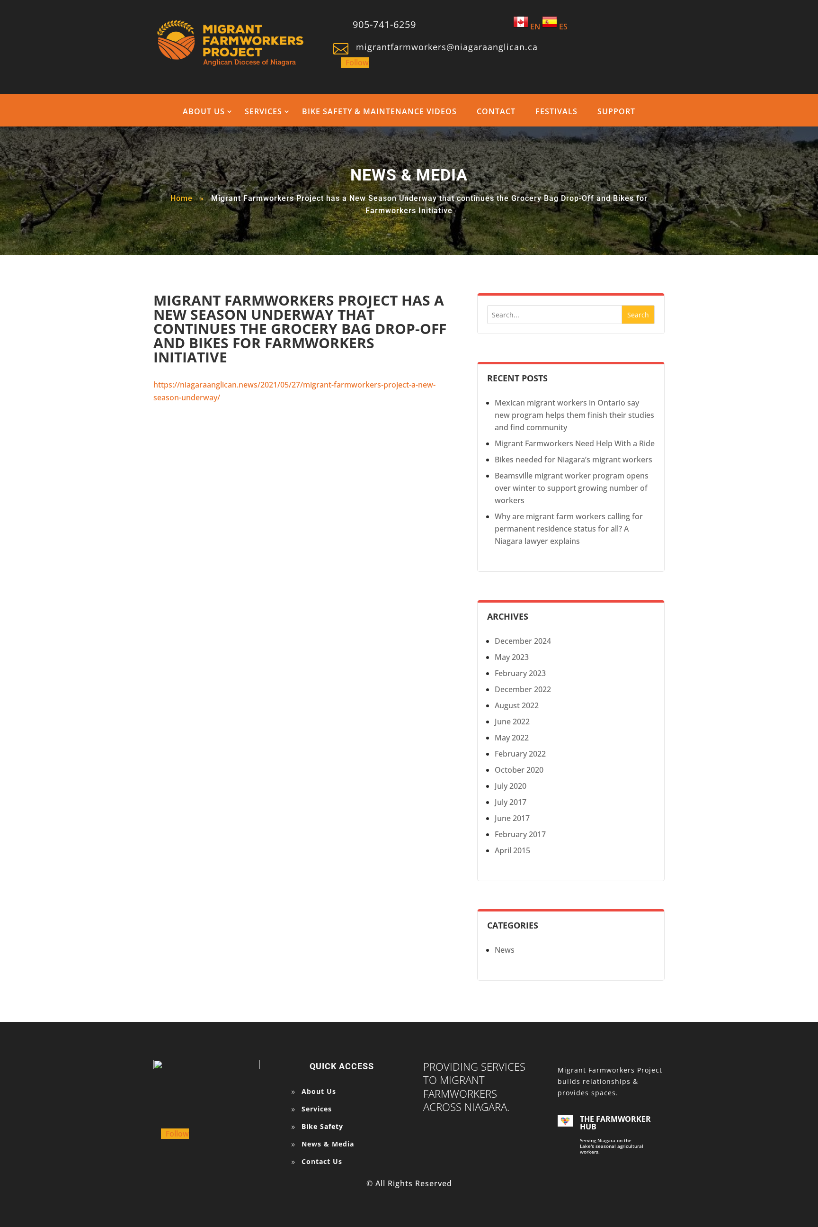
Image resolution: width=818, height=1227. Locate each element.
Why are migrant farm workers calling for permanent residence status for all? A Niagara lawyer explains (569, 528)
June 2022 (512, 721)
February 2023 (520, 673)
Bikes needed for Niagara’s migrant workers (573, 459)
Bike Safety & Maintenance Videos (379, 111)
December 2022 (523, 689)
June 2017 (512, 818)
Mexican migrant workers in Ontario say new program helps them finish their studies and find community (574, 415)
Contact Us (322, 1161)
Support (616, 111)
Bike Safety (322, 1126)
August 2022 (517, 705)
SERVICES (263, 111)
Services (317, 1108)
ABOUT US (204, 111)
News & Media (328, 1143)
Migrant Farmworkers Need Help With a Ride (575, 443)
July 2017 (510, 802)
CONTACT (496, 111)
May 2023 (512, 657)
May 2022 (512, 737)
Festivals (556, 111)
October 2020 (519, 770)
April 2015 (512, 850)
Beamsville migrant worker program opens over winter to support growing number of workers (572, 487)
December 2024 (523, 641)
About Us (319, 1091)
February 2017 (520, 834)
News (505, 950)
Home (181, 198)
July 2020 (510, 786)
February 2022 (520, 754)
